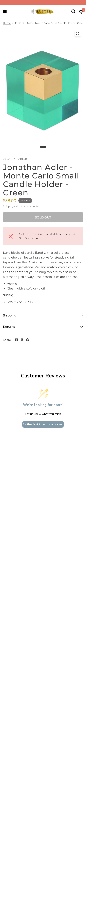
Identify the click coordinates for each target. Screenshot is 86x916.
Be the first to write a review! (43, 424)
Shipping (8, 206)
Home (7, 23)
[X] (22, 339)
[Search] (73, 11)
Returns (9, 327)
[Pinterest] (27, 339)
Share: (7, 340)
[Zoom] (78, 33)
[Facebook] (16, 339)
